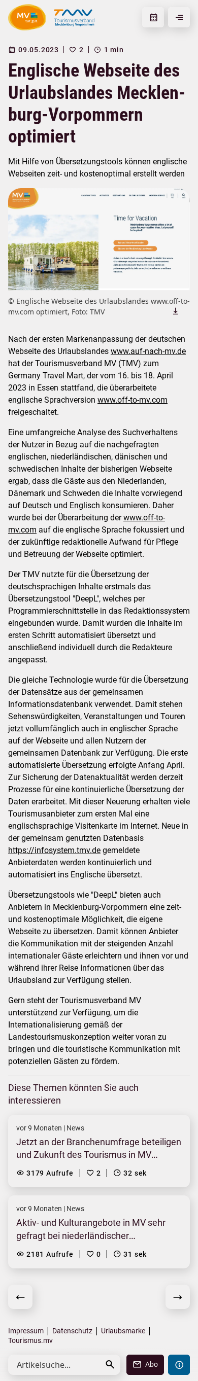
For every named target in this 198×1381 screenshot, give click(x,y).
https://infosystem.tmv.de (54, 850)
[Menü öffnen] (179, 17)
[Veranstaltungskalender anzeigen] (153, 17)
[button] (110, 1364)
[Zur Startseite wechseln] (27, 17)
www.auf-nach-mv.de (148, 351)
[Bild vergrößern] (99, 239)
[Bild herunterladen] (176, 311)
